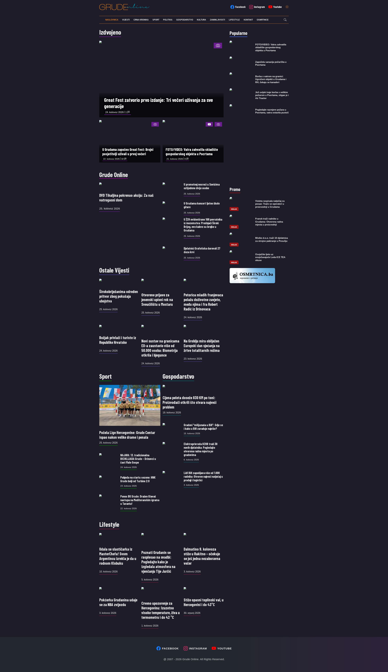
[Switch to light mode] (287, 7)
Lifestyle (234, 20)
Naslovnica (111, 20)
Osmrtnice (263, 20)
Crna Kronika (141, 20)
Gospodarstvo (184, 20)
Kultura (201, 20)
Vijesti (126, 20)
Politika (167, 20)
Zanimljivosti (217, 20)
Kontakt (248, 20)
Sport (155, 20)
